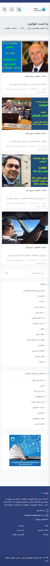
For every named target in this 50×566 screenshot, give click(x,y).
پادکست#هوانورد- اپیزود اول (36, 247)
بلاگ (46, 525)
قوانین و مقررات (18, 534)
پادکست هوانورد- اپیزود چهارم (35, 76)
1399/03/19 (33, 260)
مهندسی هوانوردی (38, 418)
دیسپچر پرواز (40, 312)
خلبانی (42, 385)
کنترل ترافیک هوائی (37, 402)
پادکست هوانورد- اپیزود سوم (36, 133)
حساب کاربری (43, 530)
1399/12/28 (33, 89)
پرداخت (45, 534)
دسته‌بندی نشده (39, 307)
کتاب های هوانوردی (38, 318)
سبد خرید (20, 530)
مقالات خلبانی (39, 334)
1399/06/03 (33, 146)
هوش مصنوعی (39, 356)
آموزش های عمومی (38, 380)
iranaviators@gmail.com (34, 515)
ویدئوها (41, 361)
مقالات (42, 329)
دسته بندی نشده (39, 391)
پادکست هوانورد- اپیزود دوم (36, 190)
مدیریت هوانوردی (38, 323)
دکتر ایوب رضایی (10, 89)
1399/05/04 (33, 203)
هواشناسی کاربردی (38, 351)
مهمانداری (41, 345)
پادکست (44, 89)
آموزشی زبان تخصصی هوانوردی (33, 290)
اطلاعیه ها (41, 296)
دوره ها (21, 525)
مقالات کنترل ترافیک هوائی (35, 340)
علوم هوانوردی (39, 396)
